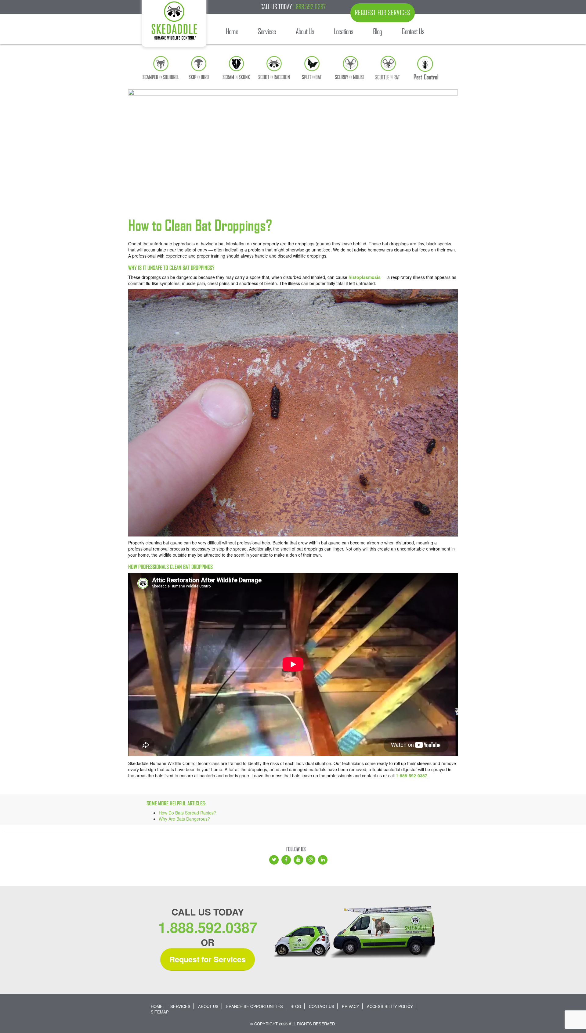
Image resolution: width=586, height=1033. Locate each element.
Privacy (350, 1006)
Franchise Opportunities (254, 1006)
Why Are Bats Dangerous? (184, 819)
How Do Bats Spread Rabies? (187, 813)
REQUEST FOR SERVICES (382, 12)
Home (157, 1006)
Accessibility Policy (390, 1006)
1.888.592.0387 (309, 6)
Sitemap (160, 1012)
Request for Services (207, 959)
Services (180, 1006)
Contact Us (321, 1006)
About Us (208, 1006)
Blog (296, 1006)
